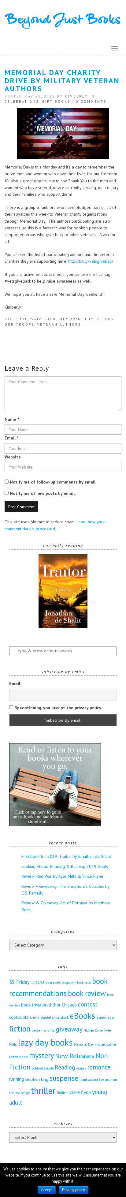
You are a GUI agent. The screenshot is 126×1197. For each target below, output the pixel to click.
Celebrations (22, 101)
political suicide (43, 1068)
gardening (39, 1030)
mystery (41, 1055)
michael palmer (105, 1044)
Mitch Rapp (18, 1056)
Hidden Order (93, 1030)
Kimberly (76, 96)
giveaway (69, 1029)
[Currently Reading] (63, 591)
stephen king (36, 1079)
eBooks (82, 1015)
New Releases (74, 1055)
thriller (43, 1090)
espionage (105, 1017)
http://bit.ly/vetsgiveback (90, 261)
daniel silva (50, 1017)
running (16, 1079)
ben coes (53, 982)
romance (99, 1067)
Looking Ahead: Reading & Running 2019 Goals (64, 866)
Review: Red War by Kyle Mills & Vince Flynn (62, 876)
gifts (50, 1030)
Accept (46, 1190)
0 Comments (91, 101)
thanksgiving (89, 1079)
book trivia (31, 1005)
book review (87, 993)
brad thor (52, 1005)
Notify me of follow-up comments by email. (53, 482)
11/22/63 (37, 982)
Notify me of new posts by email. (43, 493)
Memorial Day (76, 319)
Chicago (69, 1005)
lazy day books (45, 1042)
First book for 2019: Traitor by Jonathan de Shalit (66, 856)
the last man (108, 1079)
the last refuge (19, 1093)
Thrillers (62, 1093)
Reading (65, 1067)
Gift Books (56, 101)
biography (69, 982)
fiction (20, 1028)
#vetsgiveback (38, 319)
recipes (81, 1068)
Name (12, 419)
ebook (65, 1017)
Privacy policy (73, 1190)
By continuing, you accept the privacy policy (57, 707)
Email (11, 438)
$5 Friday (19, 982)
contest (88, 1004)
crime (34, 1017)
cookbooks (19, 1017)
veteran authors (59, 324)
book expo (84, 982)
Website (13, 457)
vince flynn (80, 1092)
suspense (64, 1078)
